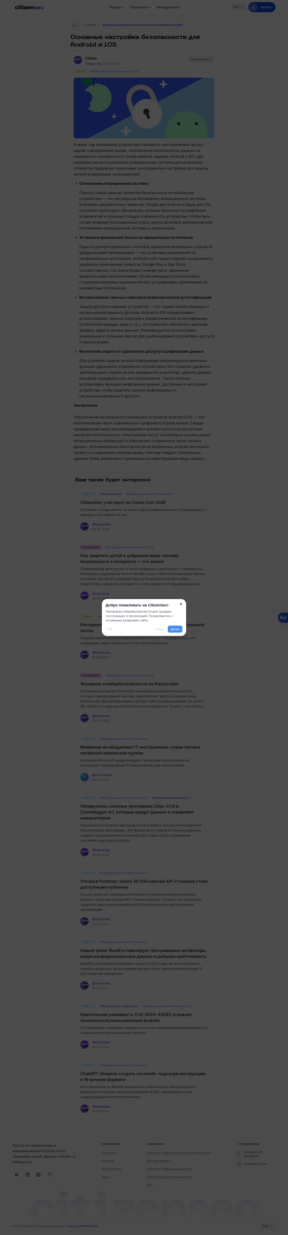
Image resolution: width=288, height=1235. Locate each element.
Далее (175, 629)
